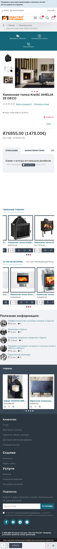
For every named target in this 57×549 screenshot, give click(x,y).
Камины (12, 25)
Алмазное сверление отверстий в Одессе (27, 338)
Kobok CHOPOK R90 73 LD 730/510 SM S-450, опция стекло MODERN (15, 401)
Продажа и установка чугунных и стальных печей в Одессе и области (32, 347)
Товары (7, 368)
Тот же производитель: (40, 262)
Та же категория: (13, 262)
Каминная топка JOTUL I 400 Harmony (41, 242)
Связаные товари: (13, 210)
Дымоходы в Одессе (17, 329)
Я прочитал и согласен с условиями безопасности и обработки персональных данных (29, 514)
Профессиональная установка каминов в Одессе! (31, 321)
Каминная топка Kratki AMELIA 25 (15, 242)
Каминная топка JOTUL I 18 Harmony (41, 294)
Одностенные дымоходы (19, 355)
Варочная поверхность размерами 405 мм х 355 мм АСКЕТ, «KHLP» (41, 401)
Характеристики (34, 150)
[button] (17, 73)
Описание (12, 150)
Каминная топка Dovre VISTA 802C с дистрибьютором (15, 294)
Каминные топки (25, 25)
